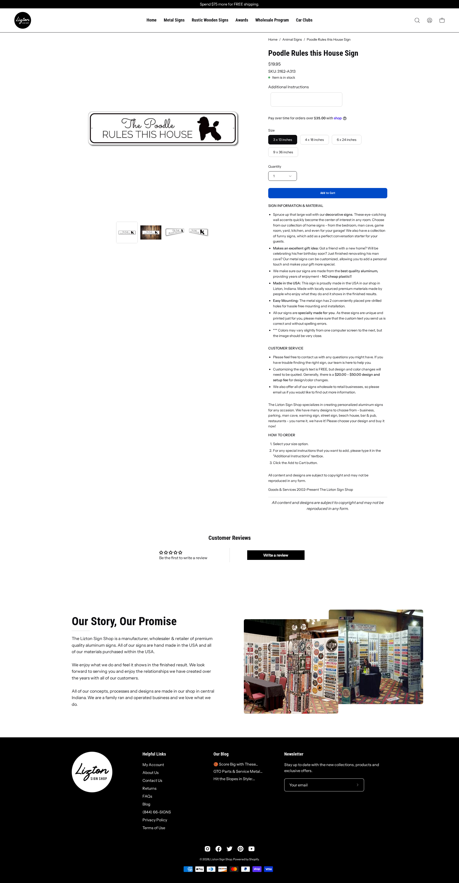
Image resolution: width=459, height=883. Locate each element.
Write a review (275, 555)
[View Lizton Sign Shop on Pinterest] (240, 848)
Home (273, 39)
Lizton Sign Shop (221, 859)
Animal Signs (292, 39)
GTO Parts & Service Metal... (237, 771)
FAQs (147, 796)
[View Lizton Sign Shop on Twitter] (229, 848)
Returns (149, 788)
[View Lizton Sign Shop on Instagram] (207, 848)
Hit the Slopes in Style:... (234, 778)
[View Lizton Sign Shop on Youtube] (251, 848)
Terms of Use (153, 827)
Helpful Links (154, 754)
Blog (146, 804)
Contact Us (152, 780)
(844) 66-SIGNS (156, 812)
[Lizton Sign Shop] (22, 20)
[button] (417, 20)
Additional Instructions (288, 86)
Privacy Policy (154, 819)
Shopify (254, 859)
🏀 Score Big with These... (235, 764)
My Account (153, 764)
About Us (150, 772)
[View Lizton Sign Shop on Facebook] (218, 848)
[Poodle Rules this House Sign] (127, 232)
